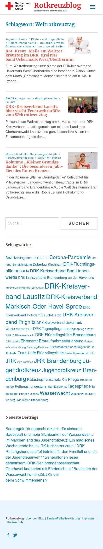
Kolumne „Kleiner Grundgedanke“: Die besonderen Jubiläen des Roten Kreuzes (34, 166)
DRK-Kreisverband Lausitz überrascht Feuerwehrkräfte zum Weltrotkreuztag (33, 110)
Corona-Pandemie (70, 256)
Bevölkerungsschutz (21, 257)
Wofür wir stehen (49, 157)
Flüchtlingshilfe (50, 353)
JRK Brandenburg (58, 360)
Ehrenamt (29, 341)
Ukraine (34, 394)
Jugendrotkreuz (16, 39)
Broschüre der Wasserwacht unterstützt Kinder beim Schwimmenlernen (51, 474)
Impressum (89, 518)
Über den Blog (34, 518)
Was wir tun (34, 46)
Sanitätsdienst (57, 386)
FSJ (91, 353)
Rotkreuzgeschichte (22, 43)
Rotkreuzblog (57, 5)
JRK (11, 360)
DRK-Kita (21, 270)
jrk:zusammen (25, 362)
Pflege (73, 379)
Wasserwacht (55, 392)
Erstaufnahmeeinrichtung (61, 341)
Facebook (8, 534)
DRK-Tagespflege (48, 328)
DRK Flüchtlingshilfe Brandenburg (65, 334)
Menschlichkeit (16, 154)
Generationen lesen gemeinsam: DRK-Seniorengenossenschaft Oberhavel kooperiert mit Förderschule (42, 462)
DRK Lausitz (13, 341)
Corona (42, 257)
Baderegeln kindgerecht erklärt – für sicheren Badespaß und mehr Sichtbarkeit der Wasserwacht (49, 431)
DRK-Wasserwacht (23, 335)
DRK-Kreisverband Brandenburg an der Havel (52, 277)
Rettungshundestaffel (31, 386)
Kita (64, 379)
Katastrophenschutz (44, 379)
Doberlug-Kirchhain (47, 264)
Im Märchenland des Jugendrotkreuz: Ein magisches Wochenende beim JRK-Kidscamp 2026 (50, 442)
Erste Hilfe (26, 353)
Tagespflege (79, 386)
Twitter (15, 534)
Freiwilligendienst (76, 353)
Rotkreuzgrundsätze (20, 157)
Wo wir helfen (55, 46)
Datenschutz (15, 522)
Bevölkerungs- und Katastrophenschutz (33, 98)
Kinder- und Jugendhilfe (47, 39)
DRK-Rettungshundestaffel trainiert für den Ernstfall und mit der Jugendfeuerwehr (51, 451)
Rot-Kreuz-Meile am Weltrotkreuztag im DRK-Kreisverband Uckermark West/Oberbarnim (40, 55)
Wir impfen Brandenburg (32, 400)
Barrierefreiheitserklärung (63, 518)
